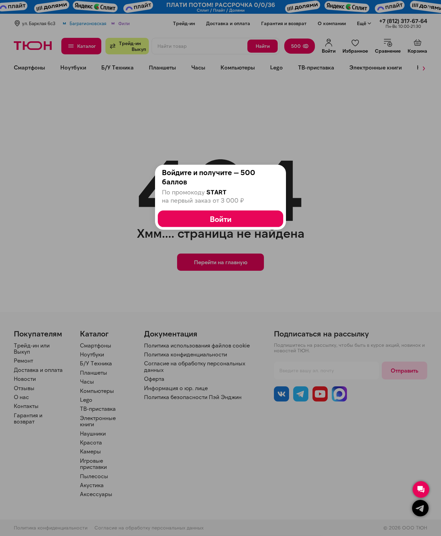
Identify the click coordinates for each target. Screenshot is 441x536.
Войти (221, 218)
